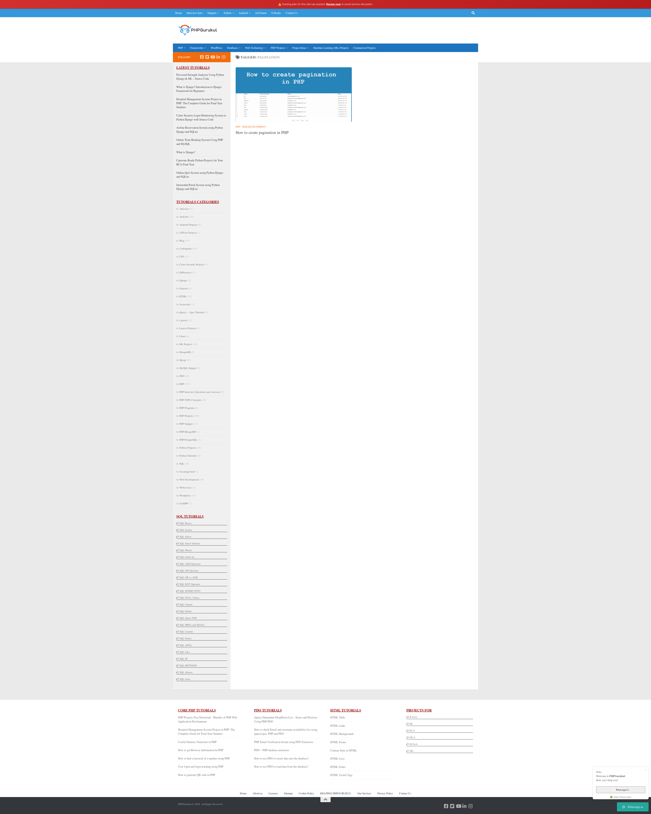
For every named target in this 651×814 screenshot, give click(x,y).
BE (411, 723)
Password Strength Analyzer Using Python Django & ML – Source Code (200, 77)
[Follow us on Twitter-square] (207, 57)
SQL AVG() (186, 645)
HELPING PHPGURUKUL (335, 793)
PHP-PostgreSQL (188, 439)
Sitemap (288, 793)
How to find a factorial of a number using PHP (204, 758)
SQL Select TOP (188, 618)
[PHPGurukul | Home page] (198, 30)
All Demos (261, 13)
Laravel (183, 320)
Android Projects (188, 224)
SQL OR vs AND (189, 577)
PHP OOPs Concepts (190, 399)
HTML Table (337, 717)
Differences (185, 272)
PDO (181, 376)
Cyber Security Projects (191, 264)
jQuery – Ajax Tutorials (191, 312)
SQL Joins (185, 679)
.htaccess (184, 208)
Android (243, 13)
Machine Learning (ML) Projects (331, 47)
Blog (181, 240)
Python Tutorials (188, 455)
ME (411, 750)
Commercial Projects (364, 47)
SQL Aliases (186, 672)
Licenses (273, 793)
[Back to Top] (325, 799)
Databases (232, 47)
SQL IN (184, 658)
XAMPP (183, 503)
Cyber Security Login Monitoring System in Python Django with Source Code (201, 117)
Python (227, 13)
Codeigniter (185, 248)
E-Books (276, 13)
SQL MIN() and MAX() (192, 624)
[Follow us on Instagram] (223, 57)
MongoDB (185, 352)
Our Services (364, 793)
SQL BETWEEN (188, 665)
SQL (181, 463)
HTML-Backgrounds (342, 734)
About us (257, 793)
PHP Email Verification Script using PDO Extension (283, 742)
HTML (182, 296)
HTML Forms (338, 742)
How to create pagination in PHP (262, 132)
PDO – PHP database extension (271, 750)
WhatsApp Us (622, 789)
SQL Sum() (185, 638)
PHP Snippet (186, 423)
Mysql (182, 360)
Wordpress (185, 495)
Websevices (185, 487)
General (183, 288)
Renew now (333, 4)
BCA (412, 730)
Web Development (254, 126)
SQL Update (186, 604)
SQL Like (185, 652)
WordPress (216, 47)
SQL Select (185, 536)
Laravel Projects (187, 328)
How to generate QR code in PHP (196, 775)
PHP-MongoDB (187, 431)
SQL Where (186, 550)
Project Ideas (299, 47)
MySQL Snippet (187, 368)
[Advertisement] (411, 29)
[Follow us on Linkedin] (218, 57)
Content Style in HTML (343, 750)
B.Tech (413, 717)
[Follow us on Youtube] (213, 57)
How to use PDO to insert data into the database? (281, 758)
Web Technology (254, 47)
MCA (412, 737)
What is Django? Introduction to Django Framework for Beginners (198, 89)
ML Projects (185, 344)
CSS (181, 256)
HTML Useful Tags (341, 775)
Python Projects (187, 447)
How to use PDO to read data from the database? (281, 766)
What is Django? (185, 152)
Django (183, 280)
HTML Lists (337, 758)
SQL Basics (186, 523)
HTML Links (337, 726)
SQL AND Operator (190, 563)
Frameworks (196, 47)
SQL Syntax (186, 529)
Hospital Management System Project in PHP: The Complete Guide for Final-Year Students (199, 103)
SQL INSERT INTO (190, 590)
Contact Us (292, 13)
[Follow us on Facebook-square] (202, 57)
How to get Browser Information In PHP (200, 750)
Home (178, 13)
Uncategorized (187, 471)
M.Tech (414, 744)
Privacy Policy (385, 793)
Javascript (184, 304)
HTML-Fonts (338, 767)
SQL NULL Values (190, 597)
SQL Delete (186, 611)
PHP (180, 47)
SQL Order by (187, 557)
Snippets (211, 13)
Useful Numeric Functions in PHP (197, 742)
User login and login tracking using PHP (200, 766)
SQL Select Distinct (190, 543)
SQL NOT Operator (190, 584)
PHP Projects (278, 47)
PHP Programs (187, 407)
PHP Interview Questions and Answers (199, 392)
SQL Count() (186, 631)
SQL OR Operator (189, 570)
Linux (182, 336)
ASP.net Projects (188, 232)
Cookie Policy (306, 793)
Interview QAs (195, 13)
